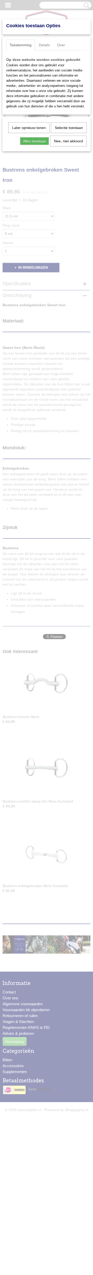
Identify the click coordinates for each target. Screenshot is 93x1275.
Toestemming (21, 45)
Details (44, 45)
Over (61, 45)
